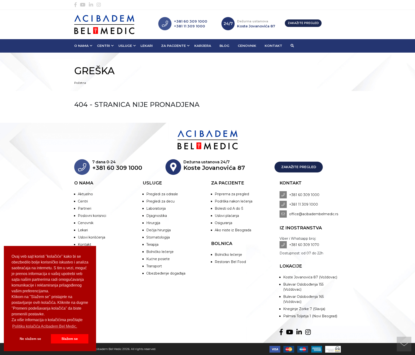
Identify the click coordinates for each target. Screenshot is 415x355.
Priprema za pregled (232, 194)
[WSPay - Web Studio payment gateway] (332, 349)
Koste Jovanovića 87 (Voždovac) (310, 277)
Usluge (125, 46)
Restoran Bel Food (230, 262)
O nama (81, 46)
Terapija (152, 244)
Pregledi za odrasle (162, 194)
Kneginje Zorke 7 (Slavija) (304, 309)
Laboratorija (156, 208)
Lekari (146, 46)
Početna (80, 83)
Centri (103, 46)
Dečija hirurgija (158, 230)
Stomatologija (158, 237)
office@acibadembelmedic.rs (313, 214)
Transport (154, 266)
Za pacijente (173, 46)
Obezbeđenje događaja (165, 273)
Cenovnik (247, 46)
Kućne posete (158, 259)
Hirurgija (153, 223)
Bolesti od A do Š (229, 208)
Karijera (202, 46)
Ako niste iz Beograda (233, 230)
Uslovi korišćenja (91, 237)
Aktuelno (85, 194)
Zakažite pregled (303, 23)
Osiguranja (223, 223)
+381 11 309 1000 (189, 26)
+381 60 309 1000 (190, 21)
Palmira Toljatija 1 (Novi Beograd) (310, 316)
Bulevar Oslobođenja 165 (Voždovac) (303, 299)
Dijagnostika (156, 216)
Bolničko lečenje (160, 252)
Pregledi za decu (160, 201)
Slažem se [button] (69, 339)
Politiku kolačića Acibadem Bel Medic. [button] (44, 326)
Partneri (84, 208)
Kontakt (273, 46)
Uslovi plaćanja (227, 216)
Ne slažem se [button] (30, 339)
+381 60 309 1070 (304, 245)
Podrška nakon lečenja (233, 201)
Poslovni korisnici (92, 216)
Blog (224, 46)
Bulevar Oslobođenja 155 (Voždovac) (303, 287)
